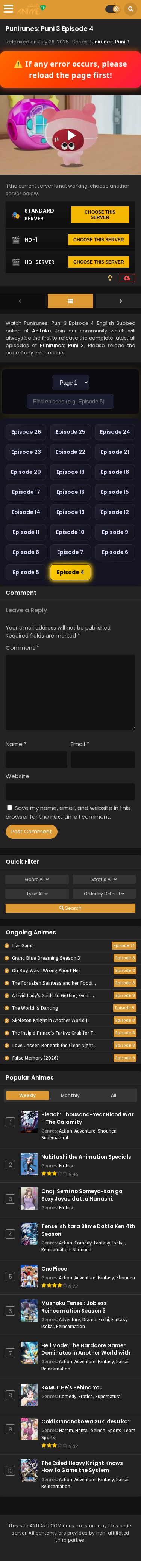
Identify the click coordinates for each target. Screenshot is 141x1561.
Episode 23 (26, 452)
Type (35, 894)
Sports (114, 1430)
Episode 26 (26, 432)
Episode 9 (115, 532)
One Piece (54, 1268)
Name (16, 744)
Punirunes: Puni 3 (109, 41)
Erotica (66, 1165)
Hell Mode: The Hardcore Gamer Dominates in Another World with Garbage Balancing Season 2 (85, 1353)
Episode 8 (26, 552)
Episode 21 (115, 452)
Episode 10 (70, 532)
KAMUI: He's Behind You (72, 1387)
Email (80, 744)
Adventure (85, 1131)
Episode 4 (70, 572)
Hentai (82, 1430)
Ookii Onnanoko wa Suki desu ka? (86, 1421)
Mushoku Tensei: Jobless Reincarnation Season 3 (74, 1307)
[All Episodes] (70, 301)
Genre (35, 879)
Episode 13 (70, 512)
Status (102, 879)
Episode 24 (115, 432)
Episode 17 (26, 492)
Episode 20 (26, 472)
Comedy (83, 1243)
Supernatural (54, 1137)
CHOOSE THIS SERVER (100, 214)
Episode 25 (70, 432)
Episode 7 (70, 552)
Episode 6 (115, 552)
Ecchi (104, 1319)
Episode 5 (26, 572)
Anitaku (41, 330)
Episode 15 (115, 492)
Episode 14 (26, 512)
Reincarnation (55, 1249)
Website (17, 776)
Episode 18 (115, 472)
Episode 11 (26, 532)
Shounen (107, 1131)
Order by (102, 894)
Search (73, 908)
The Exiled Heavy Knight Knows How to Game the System (82, 1467)
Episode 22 (70, 452)
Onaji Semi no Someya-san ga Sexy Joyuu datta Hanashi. (82, 1195)
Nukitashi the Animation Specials (86, 1157)
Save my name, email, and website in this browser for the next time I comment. (68, 812)
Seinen (98, 1430)
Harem (66, 1430)
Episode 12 (115, 512)
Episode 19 (70, 472)
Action (65, 1131)
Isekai (118, 1243)
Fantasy (102, 1243)
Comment (22, 648)
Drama (89, 1319)
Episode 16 (70, 492)
